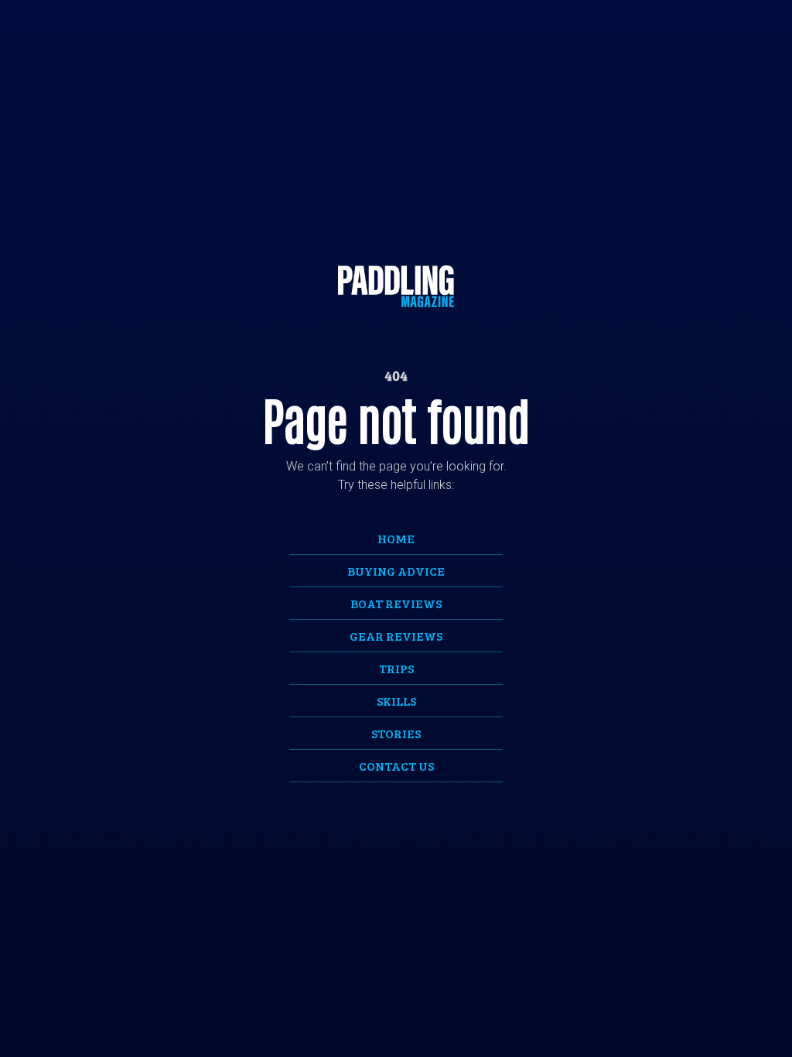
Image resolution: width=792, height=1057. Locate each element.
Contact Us (396, 766)
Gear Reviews (396, 636)
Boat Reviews (396, 603)
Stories (396, 733)
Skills (396, 701)
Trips (396, 668)
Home (396, 538)
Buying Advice (396, 571)
